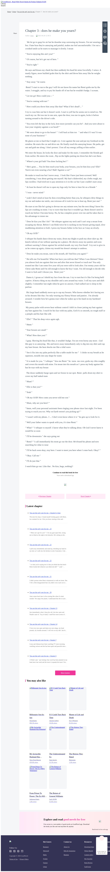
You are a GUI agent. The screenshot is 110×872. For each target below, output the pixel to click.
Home (9, 12)
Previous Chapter (45, 496)
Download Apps (89, 847)
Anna (32, 36)
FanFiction (87, 867)
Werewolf (46, 851)
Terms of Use (13, 859)
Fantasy (45, 863)
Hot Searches (88, 859)
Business (66, 855)
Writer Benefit (88, 851)
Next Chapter (85, 496)
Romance (46, 847)
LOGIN (43, 2)
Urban (14, 12)
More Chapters (65, 673)
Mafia (45, 855)
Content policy (88, 855)
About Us (67, 847)
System (45, 859)
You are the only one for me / (26, 12)
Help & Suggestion (69, 851)
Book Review (88, 863)
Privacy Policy (24, 859)
